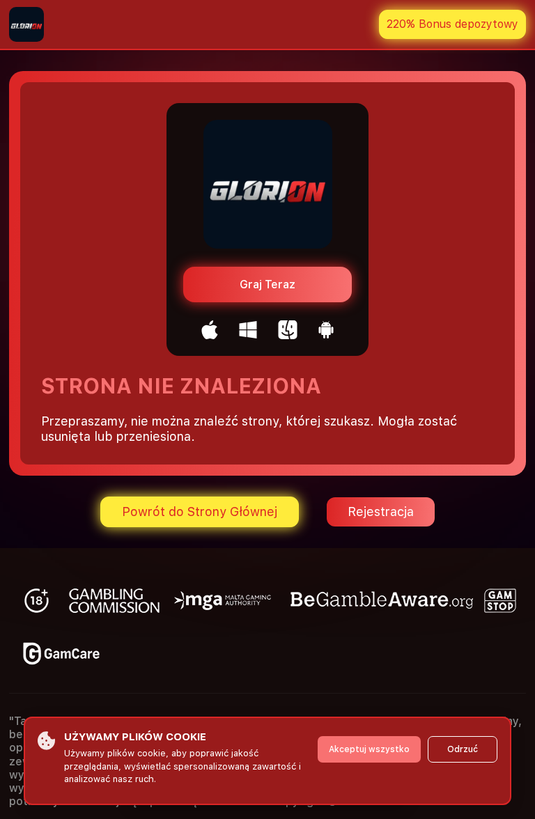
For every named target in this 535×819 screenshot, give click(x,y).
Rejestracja (381, 511)
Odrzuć (462, 749)
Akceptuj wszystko (369, 749)
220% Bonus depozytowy (452, 24)
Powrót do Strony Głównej (199, 511)
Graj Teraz (267, 284)
